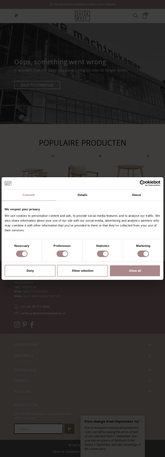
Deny (30, 270)
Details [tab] (83, 195)
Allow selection (82, 270)
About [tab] (136, 195)
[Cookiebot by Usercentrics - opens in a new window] (142, 183)
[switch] (62, 254)
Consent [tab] (29, 195)
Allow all (135, 270)
